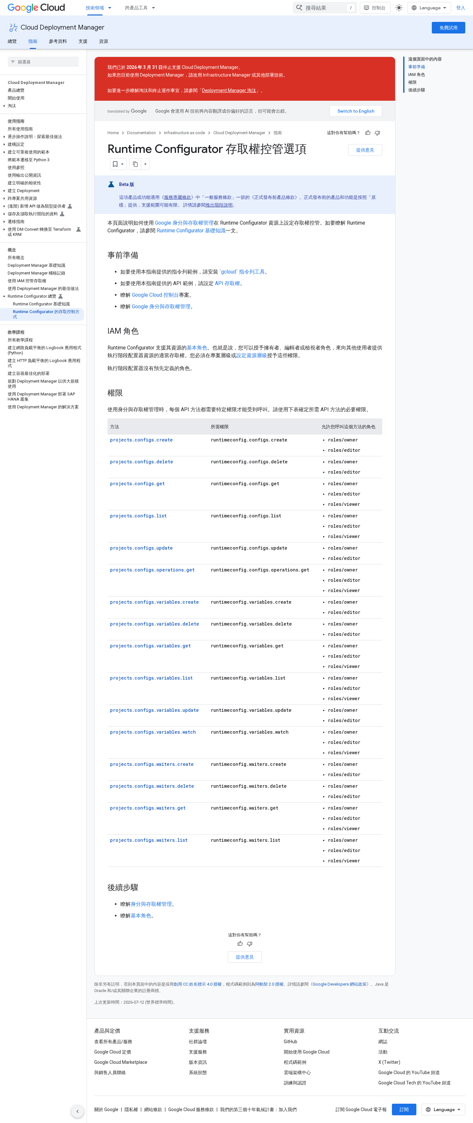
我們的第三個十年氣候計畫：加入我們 (258, 1109)
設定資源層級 (251, 355)
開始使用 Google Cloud (306, 1051)
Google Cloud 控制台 (155, 295)
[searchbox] (43, 62)
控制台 (378, 8)
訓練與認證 (295, 1082)
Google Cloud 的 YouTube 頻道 (409, 1072)
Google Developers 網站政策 (339, 984)
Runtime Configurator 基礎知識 (191, 230)
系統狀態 (198, 1072)
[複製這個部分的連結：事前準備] (144, 256)
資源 (103, 41)
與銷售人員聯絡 (110, 1072)
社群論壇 (198, 1041)
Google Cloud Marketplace (120, 1062)
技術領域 (95, 8)
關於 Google (106, 1109)
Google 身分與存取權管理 (184, 223)
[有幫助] (368, 133)
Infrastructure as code (184, 132)
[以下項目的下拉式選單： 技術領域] (111, 7)
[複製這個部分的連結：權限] (129, 393)
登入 (460, 7)
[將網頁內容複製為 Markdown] (135, 164)
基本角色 (197, 348)
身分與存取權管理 (151, 904)
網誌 (382, 1041)
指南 (32, 41)
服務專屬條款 (177, 197)
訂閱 (404, 1109)
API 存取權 (227, 283)
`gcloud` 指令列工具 (242, 272)
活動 (382, 1051)
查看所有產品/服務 (113, 1041)
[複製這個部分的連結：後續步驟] (144, 888)
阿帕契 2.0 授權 (269, 984)
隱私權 (131, 1109)
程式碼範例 (295, 1062)
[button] (42, 106)
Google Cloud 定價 (112, 1051)
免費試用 (449, 28)
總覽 (12, 41)
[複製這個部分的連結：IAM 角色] (145, 332)
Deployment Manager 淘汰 (229, 90)
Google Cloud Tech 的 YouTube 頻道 (414, 1082)
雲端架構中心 (297, 1072)
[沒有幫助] (377, 133)
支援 (83, 41)
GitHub (290, 1041)
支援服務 (198, 1051)
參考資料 (58, 41)
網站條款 (153, 1109)
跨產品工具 (136, 8)
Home (113, 132)
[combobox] (325, 8)
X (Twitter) (389, 1062)
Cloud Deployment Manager (63, 27)
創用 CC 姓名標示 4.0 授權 (198, 984)
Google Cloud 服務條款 (191, 1109)
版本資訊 (198, 1062)
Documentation (141, 132)
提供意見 (365, 150)
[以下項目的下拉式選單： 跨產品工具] (155, 7)
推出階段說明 (219, 205)
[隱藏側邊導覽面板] (77, 1111)
